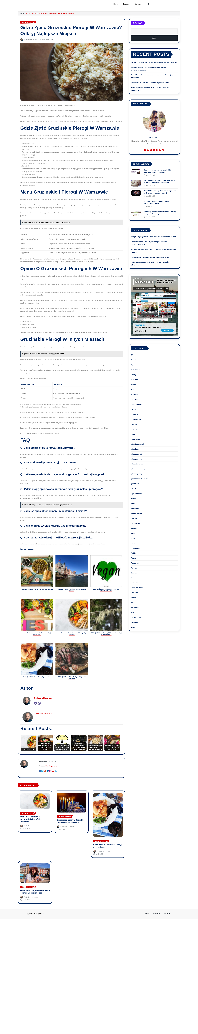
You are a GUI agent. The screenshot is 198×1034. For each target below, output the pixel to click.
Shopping (134, 578)
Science (134, 573)
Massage (134, 528)
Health (133, 498)
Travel (133, 612)
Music (133, 533)
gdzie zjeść (135, 484)
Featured (134, 429)
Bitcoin (133, 385)
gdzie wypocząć (137, 474)
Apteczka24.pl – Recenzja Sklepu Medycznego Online (150, 83)
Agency (133, 365)
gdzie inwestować (137, 444)
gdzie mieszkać (136, 454)
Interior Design (136, 513)
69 (132, 355)
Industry (134, 503)
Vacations (134, 622)
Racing (133, 558)
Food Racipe (135, 439)
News (133, 543)
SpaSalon (134, 593)
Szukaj (137, 23)
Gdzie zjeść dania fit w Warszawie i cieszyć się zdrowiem (30, 819)
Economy (134, 414)
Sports (133, 598)
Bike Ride (134, 380)
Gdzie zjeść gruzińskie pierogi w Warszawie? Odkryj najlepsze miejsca (50, 13)
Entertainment (136, 419)
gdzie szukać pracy (138, 469)
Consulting (135, 399)
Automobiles (135, 370)
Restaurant (135, 563)
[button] (148, 4)
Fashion (134, 424)
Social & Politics (137, 588)
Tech (132, 602)
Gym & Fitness (136, 493)
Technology (135, 607)
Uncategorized (136, 617)
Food (133, 434)
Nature (133, 538)
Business (138, 4)
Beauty (133, 375)
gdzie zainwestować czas (140, 479)
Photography (135, 548)
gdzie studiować (137, 464)
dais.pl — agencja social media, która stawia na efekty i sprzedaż (154, 62)
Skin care (134, 583)
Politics (133, 553)
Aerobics (134, 360)
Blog (132, 389)
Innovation (135, 508)
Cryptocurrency (136, 404)
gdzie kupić (135, 449)
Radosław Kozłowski (31, 39)
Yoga (133, 627)
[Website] (39, 703)
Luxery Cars (135, 523)
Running (134, 568)
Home (115, 4)
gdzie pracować (136, 459)
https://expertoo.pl (51, 766)
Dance (133, 409)
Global (133, 489)
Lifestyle (134, 518)
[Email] (35, 703)
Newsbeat (126, 4)
